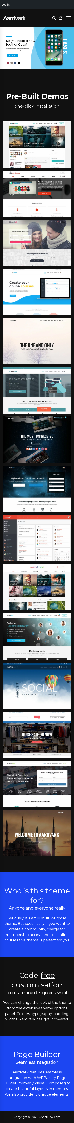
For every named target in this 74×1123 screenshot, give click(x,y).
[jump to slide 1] (19, 63)
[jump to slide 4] (15, 63)
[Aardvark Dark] (14, 18)
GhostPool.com (49, 1117)
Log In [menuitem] (6, 4)
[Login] (60, 18)
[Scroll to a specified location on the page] (12, 55)
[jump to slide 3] (11, 63)
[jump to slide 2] (8, 63)
